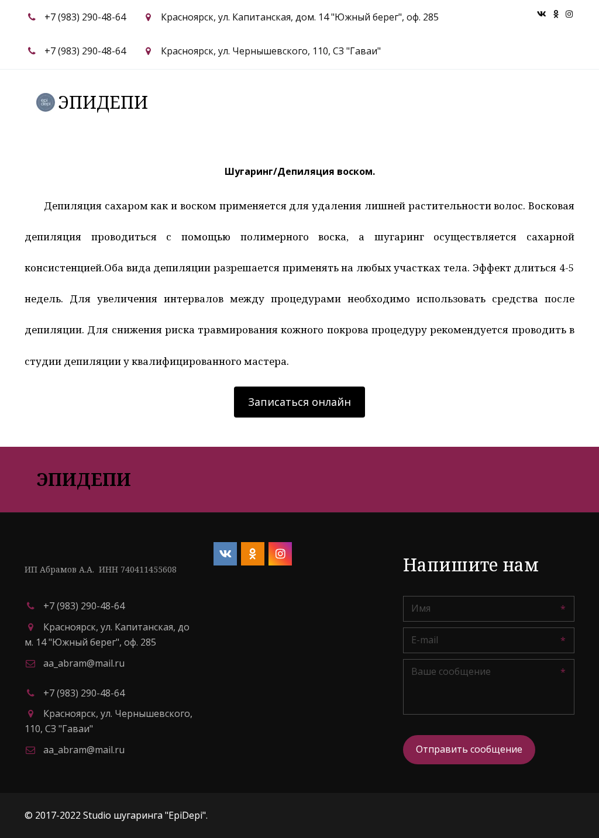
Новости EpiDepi (494, 101)
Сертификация (400, 101)
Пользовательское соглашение (265, 101)
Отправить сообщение (469, 749)
